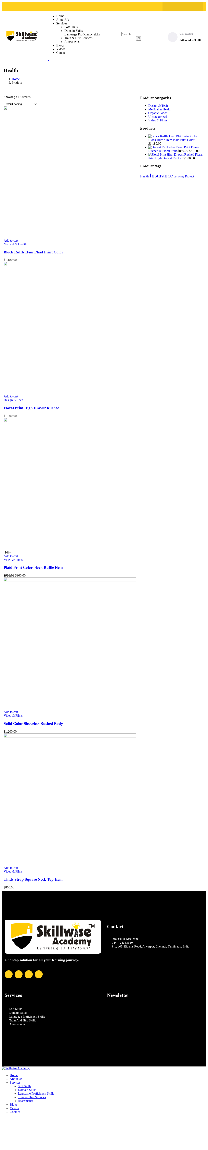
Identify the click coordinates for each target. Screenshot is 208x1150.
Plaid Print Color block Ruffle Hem (33, 567)
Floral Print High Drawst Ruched (32, 408)
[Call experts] (173, 37)
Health (144, 176)
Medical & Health (15, 244)
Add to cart (11, 240)
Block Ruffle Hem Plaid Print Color (33, 252)
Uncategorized (157, 116)
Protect (189, 176)
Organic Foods (157, 113)
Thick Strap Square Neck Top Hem (33, 879)
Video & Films (13, 559)
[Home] (22, 40)
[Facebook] (171, 6)
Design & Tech (13, 400)
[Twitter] (179, 6)
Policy (181, 177)
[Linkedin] (186, 6)
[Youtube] (194, 6)
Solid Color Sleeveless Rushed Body (33, 723)
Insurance (161, 175)
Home (16, 79)
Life (176, 177)
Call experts (186, 33)
